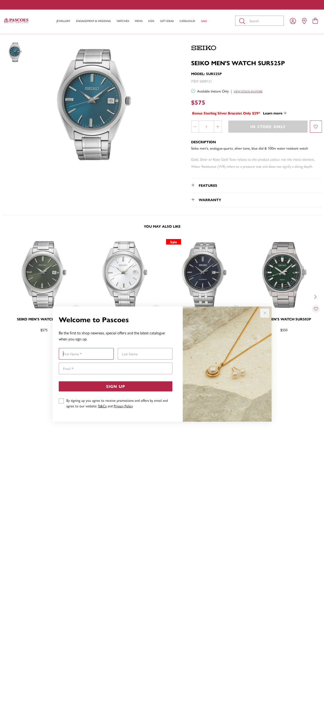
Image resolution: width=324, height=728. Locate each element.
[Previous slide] (8, 296)
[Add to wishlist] (316, 127)
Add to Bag (303, 346)
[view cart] (315, 20)
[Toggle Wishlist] (316, 309)
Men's (139, 21)
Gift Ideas (167, 21)
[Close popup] (264, 313)
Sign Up (115, 386)
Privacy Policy (123, 405)
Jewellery (63, 21)
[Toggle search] (243, 21)
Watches (123, 21)
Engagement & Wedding (93, 21)
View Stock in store (248, 91)
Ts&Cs (102, 405)
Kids (151, 21)
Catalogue (187, 21)
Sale (204, 21)
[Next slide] (316, 296)
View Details (24, 346)
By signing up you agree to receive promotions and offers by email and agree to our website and (117, 403)
